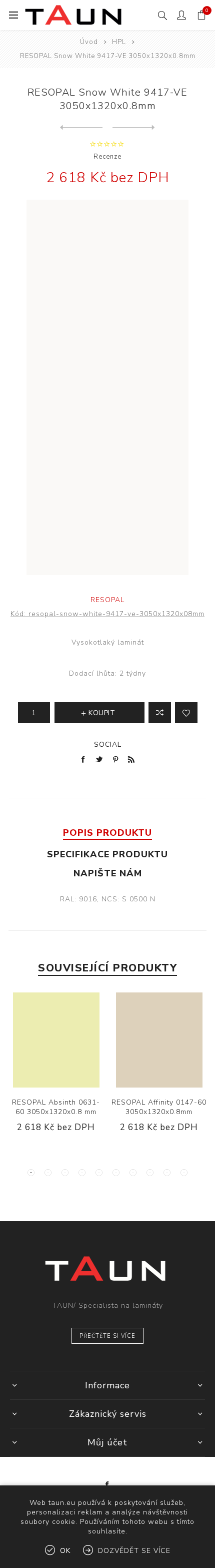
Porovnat (159, 712)
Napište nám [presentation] (108, 873)
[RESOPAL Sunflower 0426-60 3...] (133, 128)
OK (65, 1550)
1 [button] (31, 1173)
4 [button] (82, 1173)
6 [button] (116, 1173)
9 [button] (167, 1173)
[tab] (107, 832)
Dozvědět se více (134, 1550)
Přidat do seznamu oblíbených (186, 712)
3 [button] (65, 1173)
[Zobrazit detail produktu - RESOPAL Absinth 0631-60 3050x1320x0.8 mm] (56, 1040)
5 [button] (99, 1173)
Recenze (108, 156)
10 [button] (184, 1173)
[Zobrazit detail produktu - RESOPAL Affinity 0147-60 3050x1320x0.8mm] (159, 1040)
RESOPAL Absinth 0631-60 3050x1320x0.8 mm (56, 1107)
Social (108, 744)
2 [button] (48, 1173)
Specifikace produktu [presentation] (107, 854)
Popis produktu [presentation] (107, 833)
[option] (56, 1070)
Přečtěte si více (108, 1336)
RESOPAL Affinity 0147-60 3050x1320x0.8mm (159, 1107)
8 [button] (150, 1173)
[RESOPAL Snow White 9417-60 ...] (81, 128)
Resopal (107, 600)
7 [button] (133, 1173)
